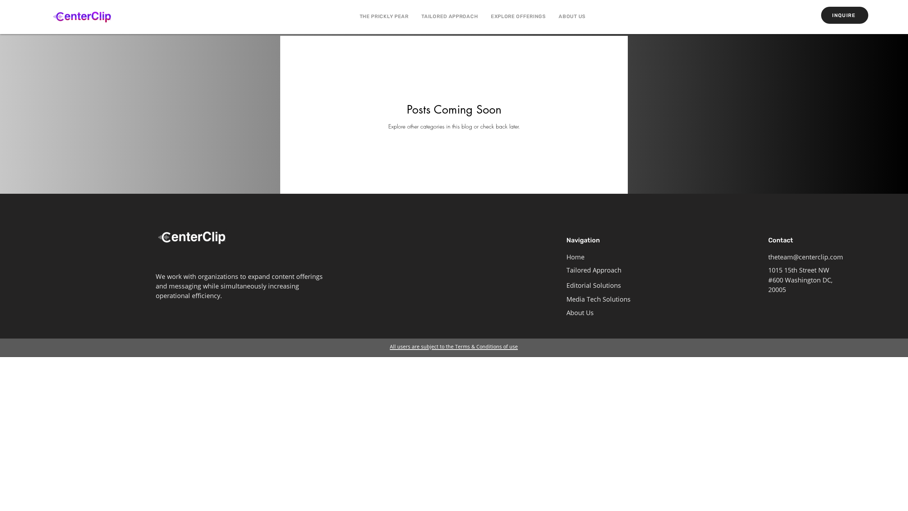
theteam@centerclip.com (805, 257)
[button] (518, 16)
